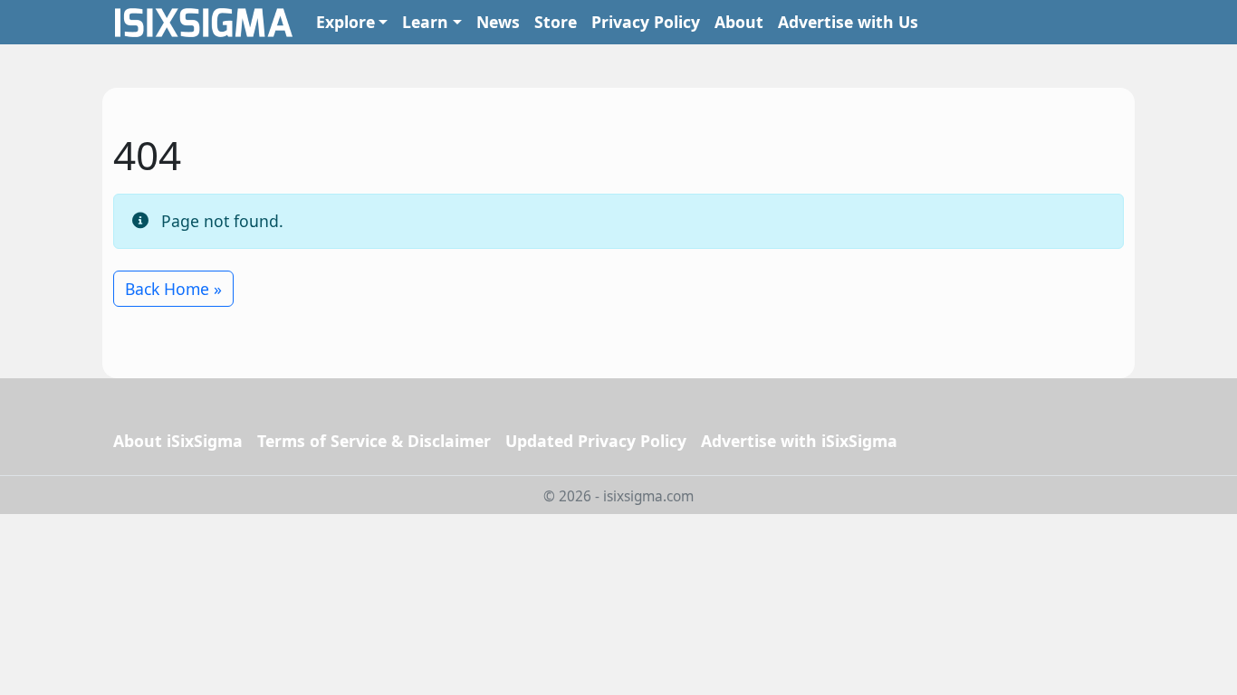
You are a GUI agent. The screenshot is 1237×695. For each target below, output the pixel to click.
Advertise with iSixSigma (799, 441)
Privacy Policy (645, 22)
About (738, 22)
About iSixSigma (178, 441)
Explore (345, 22)
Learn (425, 22)
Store (555, 22)
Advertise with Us (848, 22)
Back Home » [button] (173, 289)
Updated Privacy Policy (595, 441)
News (498, 22)
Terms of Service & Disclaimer (374, 441)
